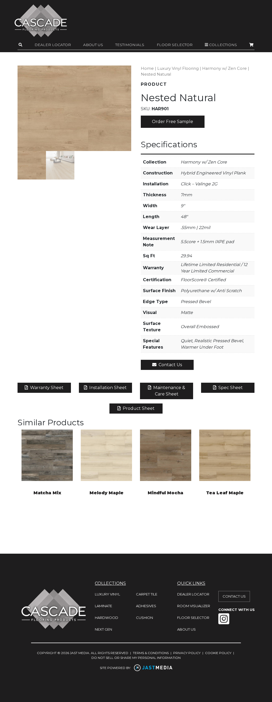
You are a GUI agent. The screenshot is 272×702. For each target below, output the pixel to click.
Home (147, 68)
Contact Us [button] (170, 364)
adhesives (146, 606)
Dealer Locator (53, 44)
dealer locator (193, 594)
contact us (234, 596)
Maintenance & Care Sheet (168, 391)
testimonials (129, 44)
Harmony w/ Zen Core (224, 68)
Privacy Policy (187, 653)
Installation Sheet (107, 387)
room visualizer (193, 606)
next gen (103, 629)
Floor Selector (175, 44)
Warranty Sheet (46, 387)
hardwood (106, 617)
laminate (103, 606)
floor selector (193, 617)
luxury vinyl (107, 594)
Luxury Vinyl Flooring (178, 68)
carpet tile (146, 594)
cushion (144, 617)
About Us (93, 44)
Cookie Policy (218, 653)
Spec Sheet (230, 387)
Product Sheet (138, 408)
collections (222, 44)
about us (186, 629)
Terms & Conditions (151, 653)
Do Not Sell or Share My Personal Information (136, 658)
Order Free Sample (172, 121)
